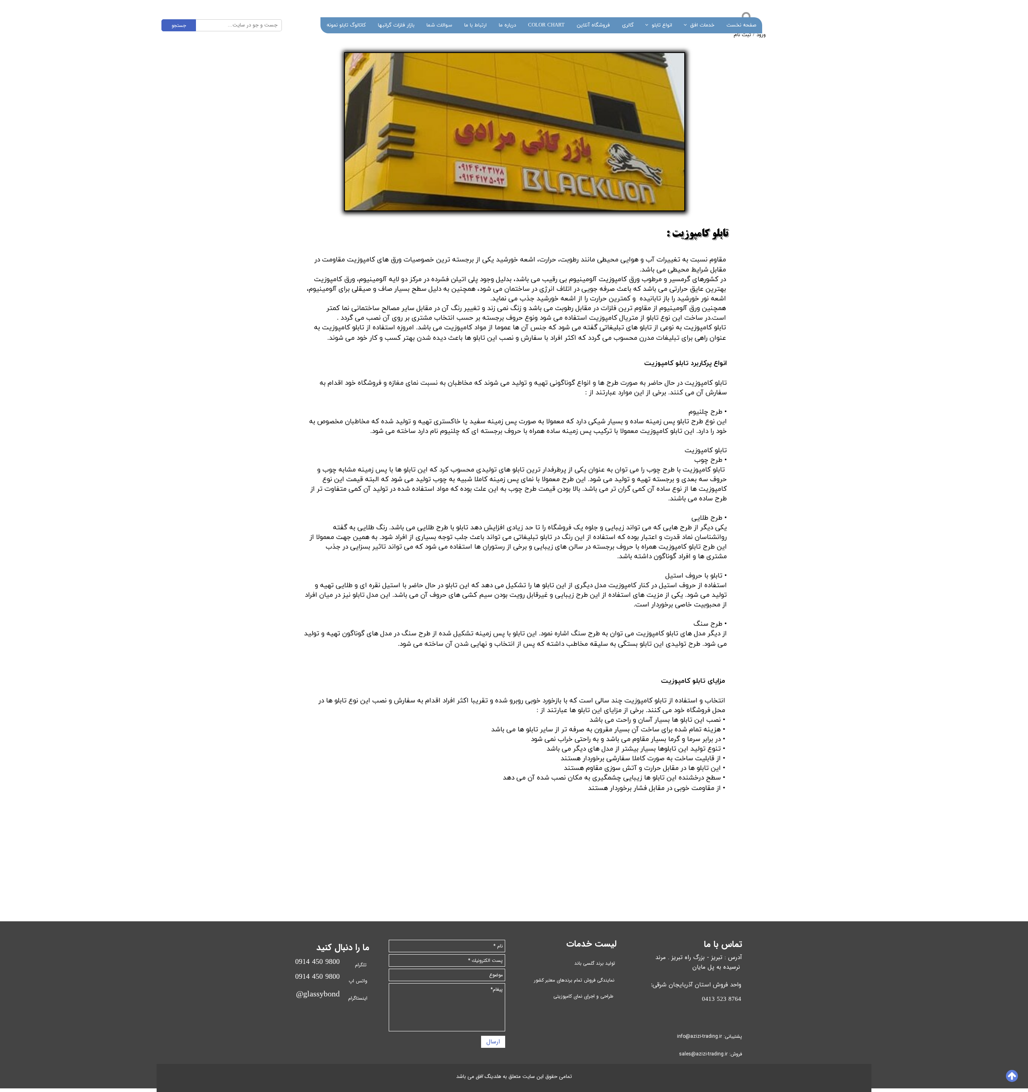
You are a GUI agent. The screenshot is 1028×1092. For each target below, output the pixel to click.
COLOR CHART (546, 25)
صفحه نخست (741, 25)
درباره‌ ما (507, 25)
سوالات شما (439, 25)
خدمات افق (702, 25)
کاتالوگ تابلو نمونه (346, 25)
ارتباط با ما (475, 25)
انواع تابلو (662, 25)
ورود (761, 35)
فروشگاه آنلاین (593, 25)
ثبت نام (742, 35)
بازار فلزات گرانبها (396, 25)
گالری (628, 25)
